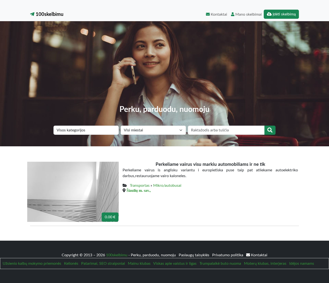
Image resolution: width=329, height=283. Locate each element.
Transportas (140, 185)
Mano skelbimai (248, 14)
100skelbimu (48, 14)
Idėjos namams (301, 263)
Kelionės (71, 263)
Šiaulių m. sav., (138, 190)
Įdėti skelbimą (284, 14)
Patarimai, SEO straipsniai (103, 263)
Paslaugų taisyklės (194, 255)
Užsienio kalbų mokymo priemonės (32, 263)
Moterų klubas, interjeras (265, 263)
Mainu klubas (139, 263)
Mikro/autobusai (167, 185)
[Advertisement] (164, 69)
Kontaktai (218, 14)
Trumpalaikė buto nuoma (220, 263)
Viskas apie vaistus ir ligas (175, 263)
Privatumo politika (228, 255)
